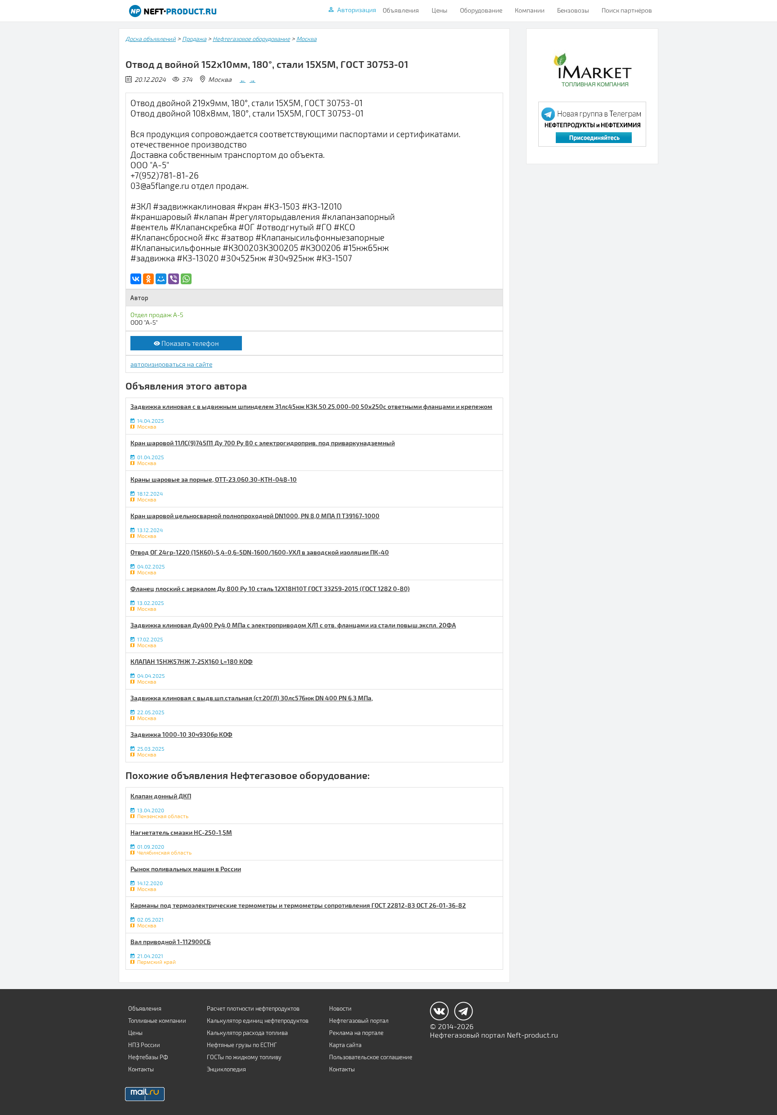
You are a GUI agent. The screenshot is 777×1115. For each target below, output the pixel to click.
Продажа (194, 38)
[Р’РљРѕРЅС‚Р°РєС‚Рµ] (135, 278)
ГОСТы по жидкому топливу (244, 1057)
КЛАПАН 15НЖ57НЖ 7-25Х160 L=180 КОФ (191, 661)
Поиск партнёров (627, 10)
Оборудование (481, 10)
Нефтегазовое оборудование (251, 38)
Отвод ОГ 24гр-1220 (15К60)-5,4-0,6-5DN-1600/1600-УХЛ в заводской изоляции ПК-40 (259, 552)
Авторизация (356, 9)
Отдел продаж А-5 (156, 314)
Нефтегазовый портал (358, 1020)
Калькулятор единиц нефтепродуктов (257, 1020)
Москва (306, 38)
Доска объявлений (150, 38)
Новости (340, 1008)
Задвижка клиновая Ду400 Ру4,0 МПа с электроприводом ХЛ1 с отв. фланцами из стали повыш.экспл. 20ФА (293, 625)
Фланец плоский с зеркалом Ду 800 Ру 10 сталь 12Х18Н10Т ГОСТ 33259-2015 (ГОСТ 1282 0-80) (270, 588)
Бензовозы (573, 10)
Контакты (141, 1069)
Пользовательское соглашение (370, 1057)
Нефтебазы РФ (148, 1057)
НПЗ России (144, 1044)
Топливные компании (157, 1020)
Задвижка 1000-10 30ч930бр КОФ (181, 734)
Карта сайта (345, 1044)
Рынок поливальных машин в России (185, 869)
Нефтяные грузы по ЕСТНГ (242, 1044)
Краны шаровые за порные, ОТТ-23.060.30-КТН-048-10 (213, 479)
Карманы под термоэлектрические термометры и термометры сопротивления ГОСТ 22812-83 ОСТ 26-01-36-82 (298, 905)
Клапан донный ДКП (160, 796)
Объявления (401, 10)
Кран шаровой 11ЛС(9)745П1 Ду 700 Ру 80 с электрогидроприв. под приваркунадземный (262, 443)
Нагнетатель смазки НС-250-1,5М (181, 832)
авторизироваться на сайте (171, 364)
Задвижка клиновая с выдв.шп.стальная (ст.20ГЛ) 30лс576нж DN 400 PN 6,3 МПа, (251, 698)
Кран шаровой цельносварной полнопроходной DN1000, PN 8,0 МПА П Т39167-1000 (255, 515)
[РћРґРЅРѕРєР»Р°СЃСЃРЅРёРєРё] (148, 278)
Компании (530, 10)
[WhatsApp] (186, 278)
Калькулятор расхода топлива (247, 1032)
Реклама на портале (356, 1032)
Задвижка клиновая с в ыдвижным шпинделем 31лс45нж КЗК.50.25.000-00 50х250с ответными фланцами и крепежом (311, 406)
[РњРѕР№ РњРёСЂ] (161, 278)
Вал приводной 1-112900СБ (170, 941)
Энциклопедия (226, 1069)
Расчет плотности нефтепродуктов (253, 1008)
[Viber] (173, 278)
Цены (439, 10)
